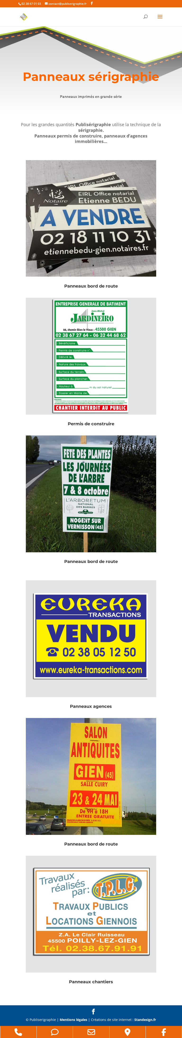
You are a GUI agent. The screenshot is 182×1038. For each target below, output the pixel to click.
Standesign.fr (145, 1019)
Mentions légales (73, 1019)
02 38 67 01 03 (31, 4)
